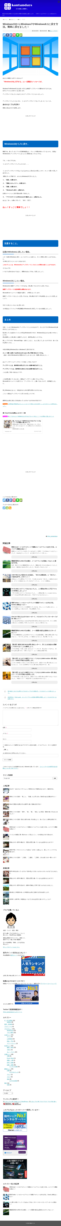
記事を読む (34, 557)
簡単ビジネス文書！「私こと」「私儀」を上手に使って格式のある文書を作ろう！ (32, 796)
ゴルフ (9, 1077)
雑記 (5, 1083)
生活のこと (7, 1045)
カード (9, 1036)
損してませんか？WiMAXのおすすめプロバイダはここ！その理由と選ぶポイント (31, 416)
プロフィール (8, 1026)
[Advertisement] (30, 127)
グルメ (9, 1074)
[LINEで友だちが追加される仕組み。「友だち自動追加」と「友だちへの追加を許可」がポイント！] (7, 578)
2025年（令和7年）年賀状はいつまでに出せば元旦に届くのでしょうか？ (30, 899)
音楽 (8, 1079)
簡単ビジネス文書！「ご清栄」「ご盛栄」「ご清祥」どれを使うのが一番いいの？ (32, 857)
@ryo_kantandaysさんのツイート (12, 1012)
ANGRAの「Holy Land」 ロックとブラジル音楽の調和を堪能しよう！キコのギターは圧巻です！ (32, 698)
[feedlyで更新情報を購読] (7, 508)
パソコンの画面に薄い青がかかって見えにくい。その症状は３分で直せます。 (31, 834)
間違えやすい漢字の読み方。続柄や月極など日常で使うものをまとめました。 (31, 885)
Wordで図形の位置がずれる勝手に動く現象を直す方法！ (25, 804)
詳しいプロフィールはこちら (11, 947)
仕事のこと (7, 1054)
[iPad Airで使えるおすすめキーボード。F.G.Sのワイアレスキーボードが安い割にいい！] (7, 620)
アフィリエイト (11, 1043)
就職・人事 (10, 1060)
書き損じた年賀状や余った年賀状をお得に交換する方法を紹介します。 (29, 892)
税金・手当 (10, 1041)
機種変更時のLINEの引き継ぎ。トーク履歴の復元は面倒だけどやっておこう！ (31, 1210)
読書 (8, 1070)
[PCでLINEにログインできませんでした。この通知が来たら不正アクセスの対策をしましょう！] (7, 592)
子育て (9, 1049)
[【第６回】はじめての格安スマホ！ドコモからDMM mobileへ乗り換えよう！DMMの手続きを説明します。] (7, 662)
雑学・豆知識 (8, 1024)
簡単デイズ (32, 1223)
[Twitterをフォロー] (4, 508)
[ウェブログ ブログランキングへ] (16, 1104)
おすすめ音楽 (13, 1080)
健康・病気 (10, 1047)
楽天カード (14, 955)
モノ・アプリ (53, 31)
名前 (5, 727)
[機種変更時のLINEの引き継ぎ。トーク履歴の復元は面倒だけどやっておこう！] (7, 634)
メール (5, 733)
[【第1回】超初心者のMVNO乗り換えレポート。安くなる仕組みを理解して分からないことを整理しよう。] (7, 648)
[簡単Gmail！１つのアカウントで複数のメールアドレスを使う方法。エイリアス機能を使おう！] (7, 550)
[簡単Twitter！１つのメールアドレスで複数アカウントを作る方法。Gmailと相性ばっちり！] (7, 606)
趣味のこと (7, 1069)
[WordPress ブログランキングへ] (7, 1104)
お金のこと (7, 1035)
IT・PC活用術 (8, 1020)
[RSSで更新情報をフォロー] (10, 508)
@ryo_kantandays (52, 536)
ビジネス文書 (13, 1066)
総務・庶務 (10, 1065)
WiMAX (9, 1022)
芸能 (8, 1084)
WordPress (10, 1030)
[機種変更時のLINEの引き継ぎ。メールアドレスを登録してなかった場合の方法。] (7, 564)
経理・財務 (10, 1062)
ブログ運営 (10, 1032)
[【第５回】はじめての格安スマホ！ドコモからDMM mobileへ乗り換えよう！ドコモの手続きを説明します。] (7, 676)
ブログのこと (8, 1029)
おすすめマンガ (13, 1072)
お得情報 (9, 1039)
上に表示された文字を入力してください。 (15, 753)
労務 (8, 1056)
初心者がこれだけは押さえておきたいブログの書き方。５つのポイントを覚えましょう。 (32, 692)
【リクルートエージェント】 (48, 983)
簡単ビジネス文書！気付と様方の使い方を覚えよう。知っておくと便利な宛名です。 (33, 819)
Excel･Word (10, 1058)
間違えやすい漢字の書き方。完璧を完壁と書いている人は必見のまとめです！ (31, 842)
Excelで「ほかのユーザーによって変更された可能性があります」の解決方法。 (32, 789)
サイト (5, 739)
